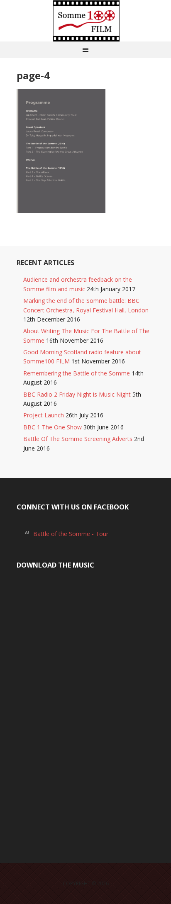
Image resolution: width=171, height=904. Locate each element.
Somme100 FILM (85, 20)
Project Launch (43, 415)
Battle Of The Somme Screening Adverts (77, 439)
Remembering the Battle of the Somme (76, 373)
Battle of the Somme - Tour (70, 534)
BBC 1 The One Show (52, 427)
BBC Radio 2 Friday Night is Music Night (77, 394)
